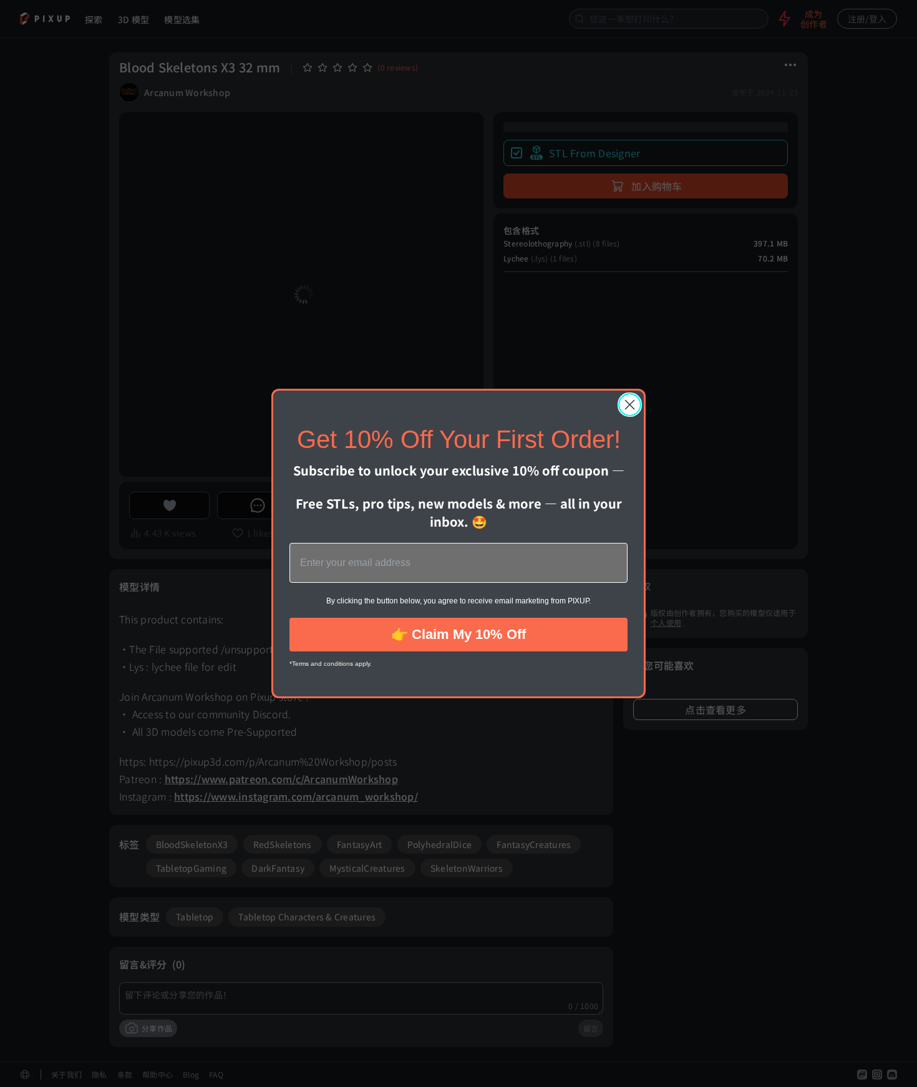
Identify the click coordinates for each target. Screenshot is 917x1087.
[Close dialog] (630, 405)
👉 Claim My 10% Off (458, 634)
